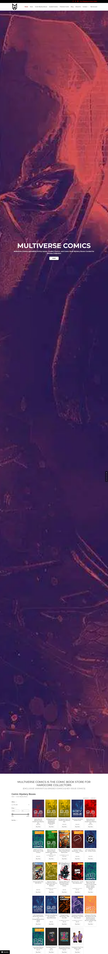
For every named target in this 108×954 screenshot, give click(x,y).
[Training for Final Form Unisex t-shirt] (77, 936)
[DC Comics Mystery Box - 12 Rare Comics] (90, 839)
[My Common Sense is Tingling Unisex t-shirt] (64, 936)
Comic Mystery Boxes (41, 6)
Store (13, 796)
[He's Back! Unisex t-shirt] (51, 936)
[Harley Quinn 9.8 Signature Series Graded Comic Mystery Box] (90, 808)
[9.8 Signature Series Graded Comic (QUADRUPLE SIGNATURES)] (51, 808)
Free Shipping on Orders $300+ (88, 1)
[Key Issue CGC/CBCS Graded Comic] (77, 808)
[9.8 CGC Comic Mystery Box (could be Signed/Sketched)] (51, 904)
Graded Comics (53, 6)
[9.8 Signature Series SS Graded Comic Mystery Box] (64, 808)
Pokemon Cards (64, 6)
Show (5, 952)
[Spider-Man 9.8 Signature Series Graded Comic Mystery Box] (38, 808)
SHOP (54, 258)
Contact (85, 6)
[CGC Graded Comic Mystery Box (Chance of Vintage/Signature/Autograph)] (38, 904)
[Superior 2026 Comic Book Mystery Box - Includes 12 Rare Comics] (64, 871)
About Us (78, 6)
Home (26, 6)
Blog (72, 6)
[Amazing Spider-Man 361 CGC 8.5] (38, 871)
